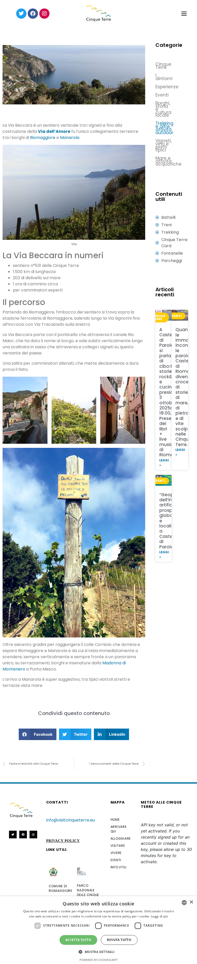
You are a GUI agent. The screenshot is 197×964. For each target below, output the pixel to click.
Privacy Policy (63, 841)
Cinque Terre (158, 65)
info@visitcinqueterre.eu (70, 820)
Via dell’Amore (54, 131)
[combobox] (184, 902)
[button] (37, 734)
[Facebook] (33, 13)
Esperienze (158, 87)
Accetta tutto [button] (78, 940)
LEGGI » (164, 462)
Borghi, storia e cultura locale (158, 109)
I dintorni (158, 77)
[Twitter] (21, 13)
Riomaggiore (42, 137)
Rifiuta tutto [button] (119, 940)
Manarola (69, 137)
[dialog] (98, 930)
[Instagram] (44, 13)
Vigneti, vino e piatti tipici (158, 145)
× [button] (191, 902)
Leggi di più (159, 916)
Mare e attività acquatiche (168, 161)
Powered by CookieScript (99, 960)
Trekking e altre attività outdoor (158, 128)
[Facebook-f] (23, 834)
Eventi (158, 95)
